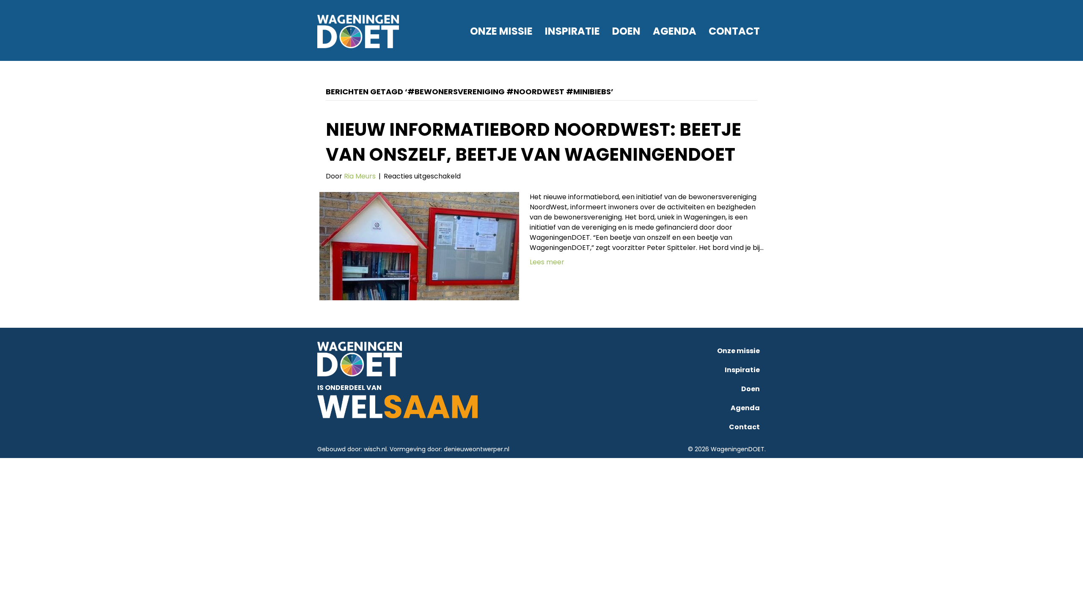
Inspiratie (572, 31)
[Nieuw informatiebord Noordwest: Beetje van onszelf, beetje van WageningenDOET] (419, 246)
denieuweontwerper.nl (476, 449)
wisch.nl (375, 449)
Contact (734, 31)
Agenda (674, 31)
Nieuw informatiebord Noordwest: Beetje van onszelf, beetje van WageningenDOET (533, 142)
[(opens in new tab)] (397, 406)
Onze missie (501, 31)
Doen (626, 31)
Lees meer (547, 262)
